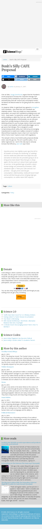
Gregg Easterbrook (16, 95)
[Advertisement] (21, 24)
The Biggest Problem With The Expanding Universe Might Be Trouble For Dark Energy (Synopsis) (18, 483)
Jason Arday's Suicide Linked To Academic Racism (19, 340)
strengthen (35, 107)
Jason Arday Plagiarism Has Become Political (18, 338)
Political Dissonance (8, 413)
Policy (12, 193)
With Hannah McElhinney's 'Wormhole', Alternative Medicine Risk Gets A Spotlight (19, 322)
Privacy (32, 512)
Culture (10, 186)
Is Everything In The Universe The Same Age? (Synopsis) (20, 463)
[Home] (12, 52)
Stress (3, 382)
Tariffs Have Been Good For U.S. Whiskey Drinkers (19, 315)
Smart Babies (5, 397)
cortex (5, 59)
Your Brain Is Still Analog (11, 319)
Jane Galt (20, 144)
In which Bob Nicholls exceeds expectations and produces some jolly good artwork (21, 443)
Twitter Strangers (7, 367)
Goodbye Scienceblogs (9, 351)
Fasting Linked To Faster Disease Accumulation (19, 317)
